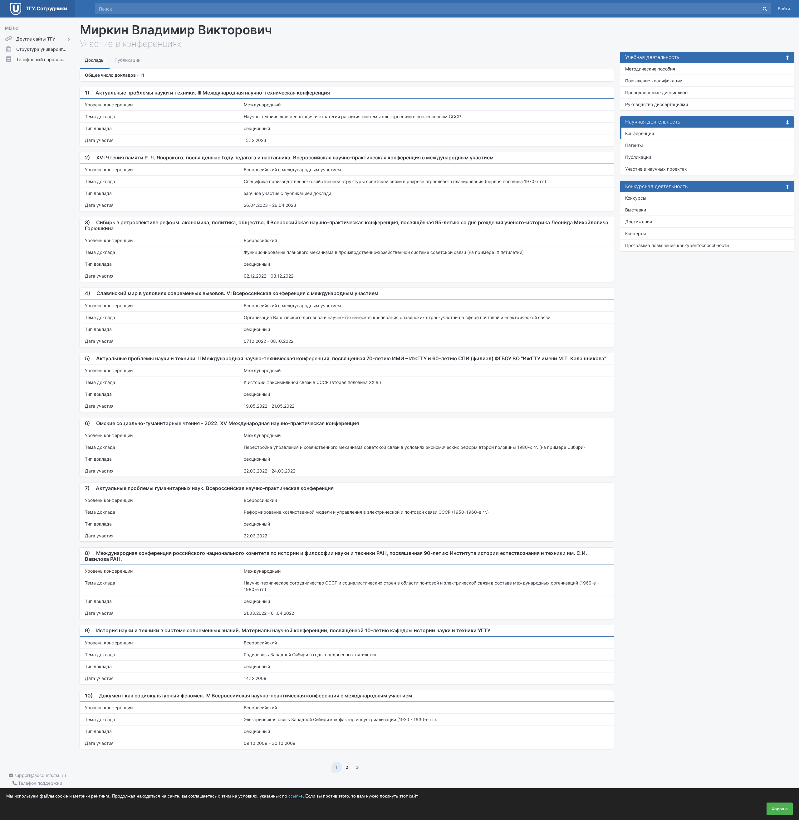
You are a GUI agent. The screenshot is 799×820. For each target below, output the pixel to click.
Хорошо (780, 808)
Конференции (639, 133)
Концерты (635, 233)
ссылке (295, 795)
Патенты (634, 145)
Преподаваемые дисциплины (657, 92)
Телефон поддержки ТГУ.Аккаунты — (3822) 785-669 (37, 786)
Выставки (635, 209)
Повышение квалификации (653, 80)
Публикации (638, 157)
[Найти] (765, 8)
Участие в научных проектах (656, 169)
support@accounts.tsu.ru (39, 775)
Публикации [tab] (127, 60)
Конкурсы (635, 198)
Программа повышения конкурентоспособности (677, 245)
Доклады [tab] (95, 60)
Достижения (638, 221)
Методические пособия (650, 68)
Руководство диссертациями (656, 104)
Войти (784, 8)
